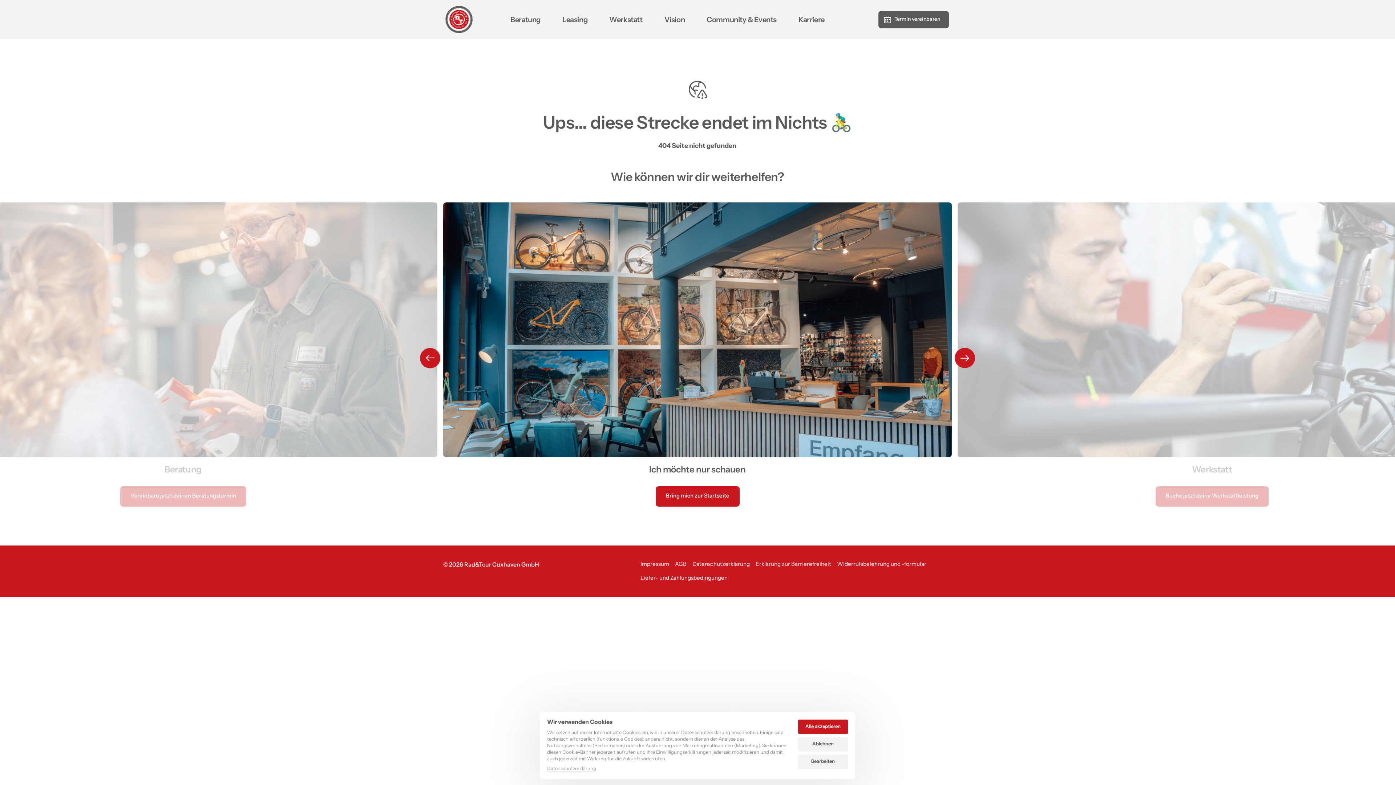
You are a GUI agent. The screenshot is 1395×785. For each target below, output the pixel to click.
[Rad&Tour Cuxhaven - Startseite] (459, 19)
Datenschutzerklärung (571, 768)
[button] (965, 358)
